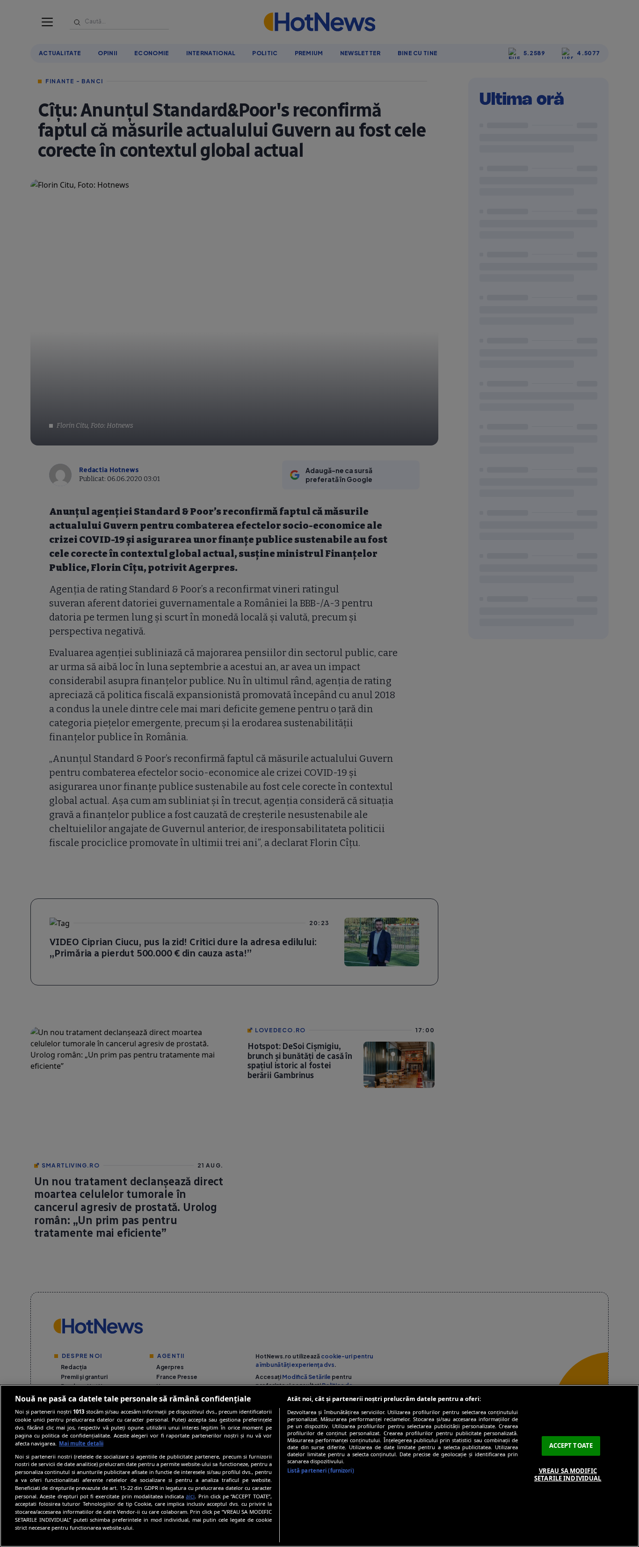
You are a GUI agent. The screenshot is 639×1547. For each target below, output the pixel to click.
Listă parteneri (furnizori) (320, 1470)
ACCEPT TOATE (571, 1445)
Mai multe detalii (81, 1443)
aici (190, 1496)
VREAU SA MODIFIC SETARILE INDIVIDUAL (567, 1474)
